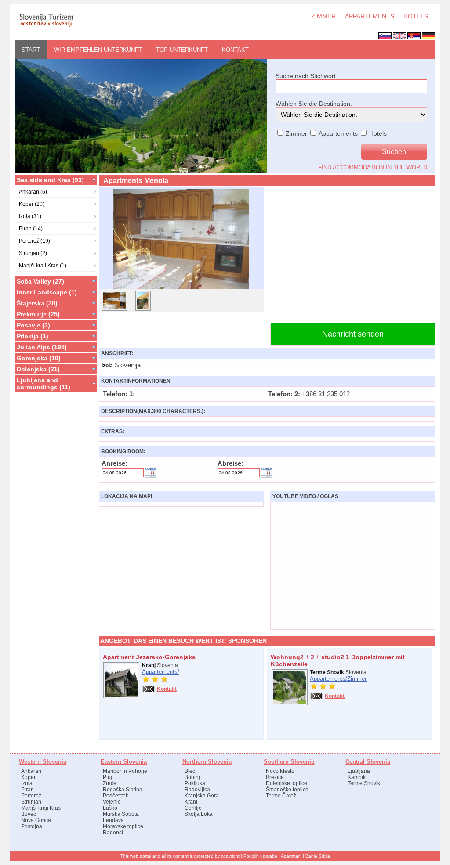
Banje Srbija (317, 856)
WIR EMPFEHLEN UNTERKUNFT (98, 50)
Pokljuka (195, 783)
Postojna (31, 826)
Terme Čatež (281, 796)
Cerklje (193, 808)
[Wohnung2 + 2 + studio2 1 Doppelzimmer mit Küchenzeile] (290, 703)
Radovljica (197, 789)
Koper (28, 777)
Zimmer (357, 678)
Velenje (112, 802)
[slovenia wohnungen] (46, 26)
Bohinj (192, 777)
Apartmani (291, 856)
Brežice (275, 777)
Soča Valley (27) (40, 281)
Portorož (31, 796)
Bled (190, 771)
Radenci (113, 832)
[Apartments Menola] (181, 289)
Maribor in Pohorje (125, 771)
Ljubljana (359, 771)
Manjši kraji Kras (41, 808)
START (31, 50)
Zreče (109, 783)
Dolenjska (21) (38, 369)
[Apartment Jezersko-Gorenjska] (121, 696)
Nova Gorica (36, 820)
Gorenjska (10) (39, 358)
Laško (110, 808)
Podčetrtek (115, 796)
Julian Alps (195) (42, 347)
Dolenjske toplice (286, 783)
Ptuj (107, 777)
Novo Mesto (280, 771)
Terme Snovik (327, 672)
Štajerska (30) (37, 303)
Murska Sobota (121, 814)
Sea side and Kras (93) (50, 179)
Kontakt (235, 50)
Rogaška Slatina (122, 789)
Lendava (113, 820)
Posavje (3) (33, 325)
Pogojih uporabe (260, 856)
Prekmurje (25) (38, 314)
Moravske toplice (123, 826)
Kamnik (357, 777)
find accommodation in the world (372, 167)
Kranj (149, 665)
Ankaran (31, 771)
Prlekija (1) (32, 336)
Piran (27, 789)
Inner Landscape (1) (47, 292)
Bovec (28, 814)
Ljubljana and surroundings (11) (43, 384)
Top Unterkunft (182, 50)
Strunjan (31, 802)
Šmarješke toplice (287, 789)
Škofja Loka (199, 814)
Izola (107, 366)
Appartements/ (160, 671)
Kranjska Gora (202, 796)
